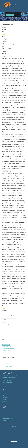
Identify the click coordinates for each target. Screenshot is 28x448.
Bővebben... (4, 401)
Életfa (13, 426)
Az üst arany (5, 397)
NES (16, 426)
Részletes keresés (5, 324)
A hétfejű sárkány (5, 411)
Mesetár (5, 361)
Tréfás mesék (9, 366)
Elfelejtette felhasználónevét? (9, 348)
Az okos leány (5, 409)
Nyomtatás (24, 312)
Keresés (4, 322)
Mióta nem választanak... (7, 418)
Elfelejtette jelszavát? (7, 346)
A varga (4, 399)
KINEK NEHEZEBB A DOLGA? (8, 414)
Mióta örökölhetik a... (6, 416)
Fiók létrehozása (6, 350)
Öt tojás (5, 395)
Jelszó (3, 339)
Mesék (5, 364)
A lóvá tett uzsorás (7, 392)
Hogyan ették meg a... (7, 393)
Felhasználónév (5, 333)
